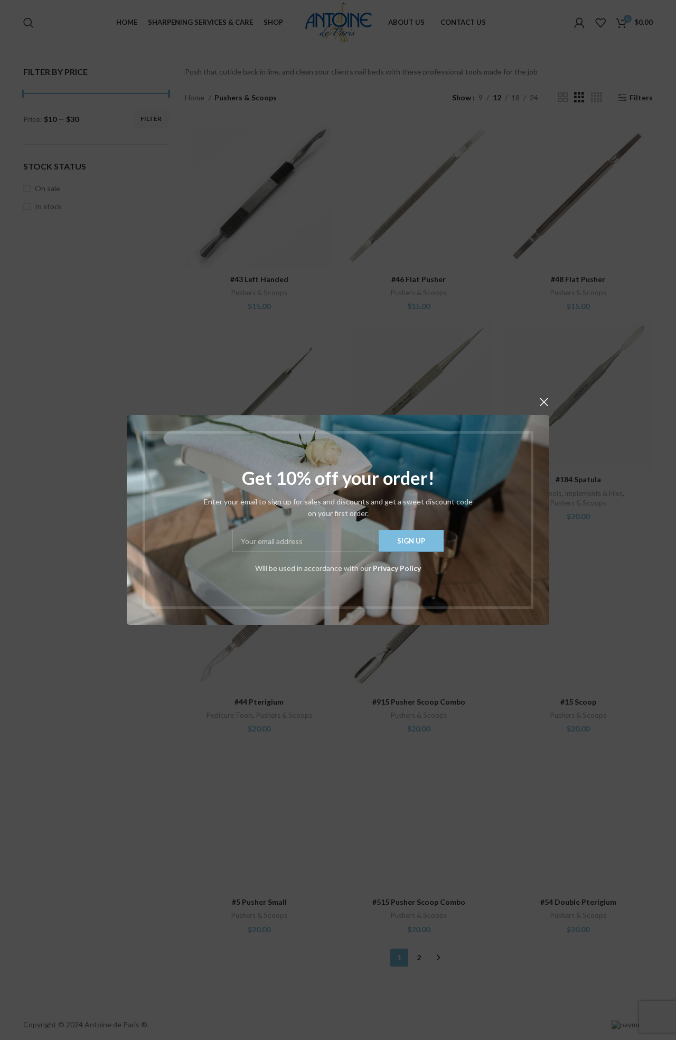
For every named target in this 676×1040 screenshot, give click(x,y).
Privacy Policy (397, 568)
